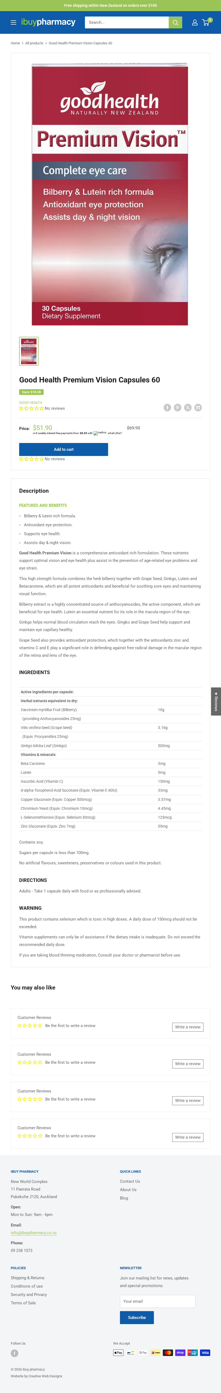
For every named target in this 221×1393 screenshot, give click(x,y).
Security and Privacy (29, 1294)
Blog (124, 1198)
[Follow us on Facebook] (14, 1353)
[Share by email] (198, 407)
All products (34, 43)
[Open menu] (13, 22)
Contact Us (130, 1181)
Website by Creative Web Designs (36, 1376)
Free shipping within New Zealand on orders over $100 (110, 5)
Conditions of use (27, 1286)
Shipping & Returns (27, 1277)
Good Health (30, 403)
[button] (32, 408)
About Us (128, 1189)
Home (15, 43)
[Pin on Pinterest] (177, 407)
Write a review (188, 1027)
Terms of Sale (23, 1303)
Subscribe (137, 1317)
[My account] (195, 22)
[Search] (175, 22)
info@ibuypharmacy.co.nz (34, 1232)
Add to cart (64, 449)
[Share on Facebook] (167, 407)
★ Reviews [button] (216, 701)
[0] (205, 22)
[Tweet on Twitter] (188, 407)
